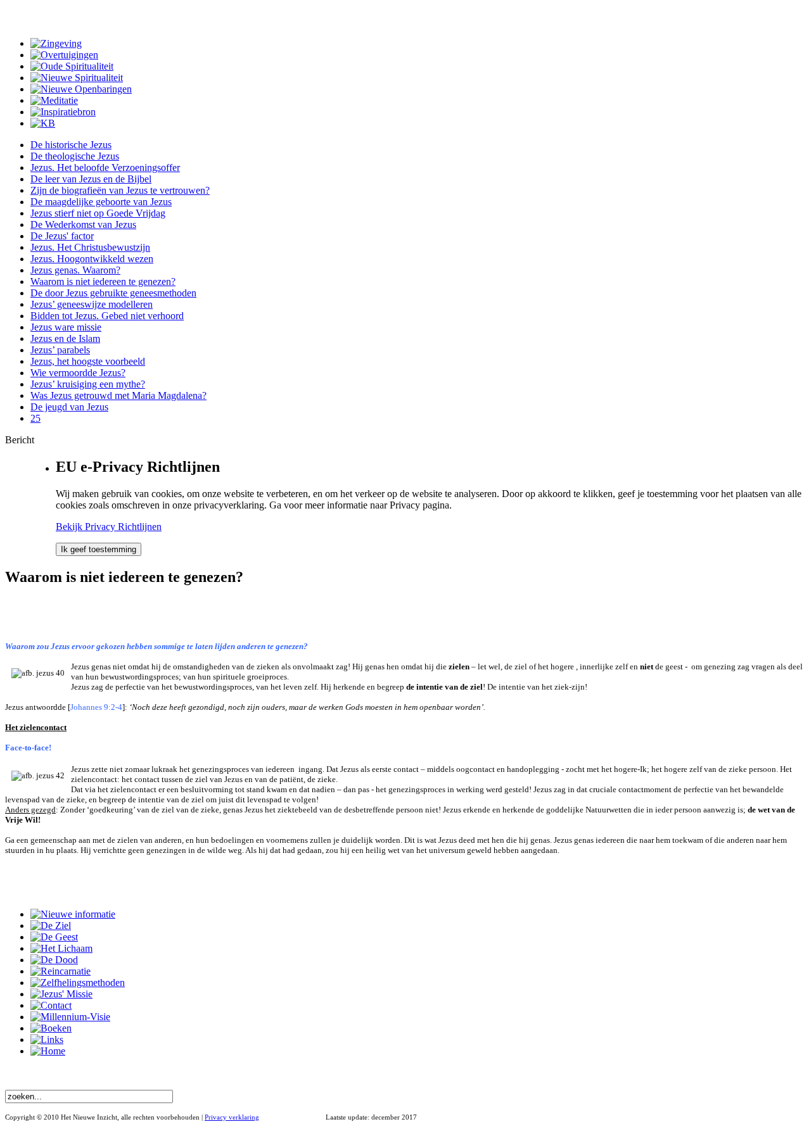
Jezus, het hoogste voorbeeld (87, 361)
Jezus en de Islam (65, 338)
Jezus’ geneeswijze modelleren (91, 304)
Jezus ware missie (65, 327)
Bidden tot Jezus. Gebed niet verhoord (107, 315)
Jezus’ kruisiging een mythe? (87, 384)
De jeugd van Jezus (69, 406)
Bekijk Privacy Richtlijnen (109, 526)
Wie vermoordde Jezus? (77, 372)
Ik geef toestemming (98, 549)
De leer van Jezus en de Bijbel (90, 179)
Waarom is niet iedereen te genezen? (103, 281)
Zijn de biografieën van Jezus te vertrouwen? (120, 190)
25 (35, 418)
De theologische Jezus (74, 156)
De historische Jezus (71, 144)
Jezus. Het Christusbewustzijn (90, 247)
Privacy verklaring (232, 1117)
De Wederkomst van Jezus (83, 224)
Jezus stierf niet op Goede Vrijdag (97, 213)
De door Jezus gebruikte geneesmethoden (113, 292)
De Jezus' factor (62, 236)
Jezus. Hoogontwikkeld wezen (91, 258)
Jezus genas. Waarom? (75, 270)
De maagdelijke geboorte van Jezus (101, 201)
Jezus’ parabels (60, 349)
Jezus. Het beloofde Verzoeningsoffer (105, 167)
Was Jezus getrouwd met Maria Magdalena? (118, 395)
